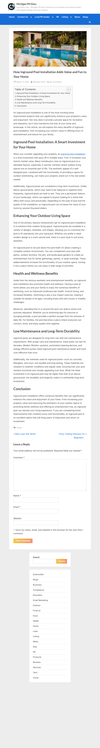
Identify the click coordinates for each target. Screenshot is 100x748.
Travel (36, 677)
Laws (35, 631)
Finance (36, 610)
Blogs (85, 17)
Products (37, 657)
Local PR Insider (42, 17)
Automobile (38, 574)
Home (12, 17)
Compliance (38, 590)
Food (35, 616)
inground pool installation (73, 154)
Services (37, 667)
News (77, 17)
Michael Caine (39, 82)
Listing (65, 17)
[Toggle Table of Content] (67, 89)
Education (37, 595)
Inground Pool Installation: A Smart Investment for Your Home (43, 93)
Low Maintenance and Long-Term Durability (36, 103)
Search (36, 557)
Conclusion (22, 106)
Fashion (36, 605)
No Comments (56, 82)
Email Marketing (40, 600)
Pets (35, 647)
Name (17, 495)
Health (36, 621)
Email (16, 507)
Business (37, 585)
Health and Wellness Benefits (29, 99)
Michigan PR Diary (26, 3)
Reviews (37, 662)
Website (17, 518)
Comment (19, 457)
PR (57, 17)
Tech (35, 672)
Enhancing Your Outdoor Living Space (33, 96)
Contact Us (22, 17)
